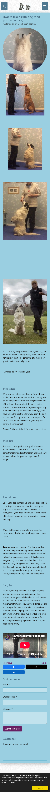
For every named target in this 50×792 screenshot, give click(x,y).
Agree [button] (40, 788)
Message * (8, 709)
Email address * (10, 696)
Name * (6, 684)
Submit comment (12, 728)
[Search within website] (4, 6)
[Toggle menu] (45, 6)
